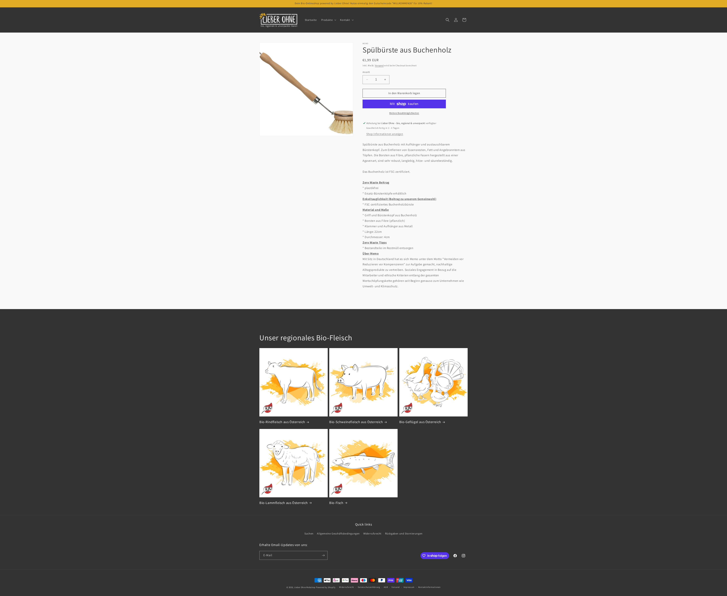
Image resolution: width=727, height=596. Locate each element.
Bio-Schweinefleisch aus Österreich (356, 422)
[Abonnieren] (323, 555)
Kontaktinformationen (429, 587)
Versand (379, 65)
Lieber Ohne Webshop (304, 587)
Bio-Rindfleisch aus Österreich (282, 422)
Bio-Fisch (336, 503)
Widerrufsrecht (372, 533)
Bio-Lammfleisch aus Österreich (283, 503)
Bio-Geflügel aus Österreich (420, 422)
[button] (328, 20)
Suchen (309, 533)
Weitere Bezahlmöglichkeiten (404, 113)
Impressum (408, 587)
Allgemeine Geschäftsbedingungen (338, 533)
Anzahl (366, 72)
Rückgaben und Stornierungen (404, 533)
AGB (386, 587)
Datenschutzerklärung (369, 587)
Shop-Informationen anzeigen (384, 134)
